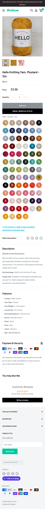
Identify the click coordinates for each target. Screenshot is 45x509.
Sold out (22, 105)
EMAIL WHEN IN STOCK (23, 111)
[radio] (5, 123)
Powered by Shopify (8, 504)
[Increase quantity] (25, 97)
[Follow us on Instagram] (8, 473)
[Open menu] (3, 10)
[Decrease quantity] (13, 97)
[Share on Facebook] (28, 238)
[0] (40, 10)
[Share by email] (41, 238)
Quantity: (5, 97)
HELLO (4, 82)
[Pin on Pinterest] (32, 238)
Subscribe (10, 451)
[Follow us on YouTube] (17, 473)
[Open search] (31, 10)
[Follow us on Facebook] (4, 473)
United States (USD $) (11, 462)
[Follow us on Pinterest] (12, 473)
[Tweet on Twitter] (36, 238)
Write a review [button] (22, 400)
